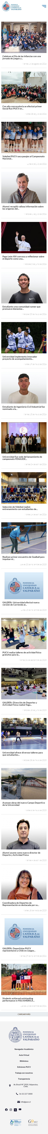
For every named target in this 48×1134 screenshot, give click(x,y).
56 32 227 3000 (25, 1094)
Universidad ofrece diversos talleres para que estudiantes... (22, 753)
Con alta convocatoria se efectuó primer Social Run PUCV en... (22, 107)
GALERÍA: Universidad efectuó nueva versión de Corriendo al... (20, 603)
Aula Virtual (24, 1055)
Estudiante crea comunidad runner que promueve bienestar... (21, 307)
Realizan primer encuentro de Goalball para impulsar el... (23, 558)
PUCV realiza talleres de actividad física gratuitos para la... (21, 653)
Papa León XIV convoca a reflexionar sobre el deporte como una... (23, 257)
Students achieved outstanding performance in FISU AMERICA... (18, 999)
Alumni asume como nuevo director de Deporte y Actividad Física (21, 853)
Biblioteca (24, 1061)
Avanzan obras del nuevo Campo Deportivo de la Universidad (23, 803)
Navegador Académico (24, 1049)
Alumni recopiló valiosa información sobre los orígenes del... (23, 207)
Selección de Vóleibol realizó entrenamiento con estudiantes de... (20, 508)
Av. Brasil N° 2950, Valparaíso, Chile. (26, 1085)
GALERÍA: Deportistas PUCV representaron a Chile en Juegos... (18, 949)
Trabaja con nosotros (24, 1073)
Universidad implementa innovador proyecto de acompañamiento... (19, 357)
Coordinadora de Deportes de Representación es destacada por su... (20, 904)
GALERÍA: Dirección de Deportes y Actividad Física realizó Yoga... (19, 703)
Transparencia (24, 1079)
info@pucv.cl (26, 1102)
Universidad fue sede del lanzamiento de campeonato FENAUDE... (22, 457)
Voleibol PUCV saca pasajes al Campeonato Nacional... (23, 157)
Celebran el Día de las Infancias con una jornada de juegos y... (21, 57)
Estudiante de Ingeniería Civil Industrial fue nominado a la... (23, 407)
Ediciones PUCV (24, 1067)
